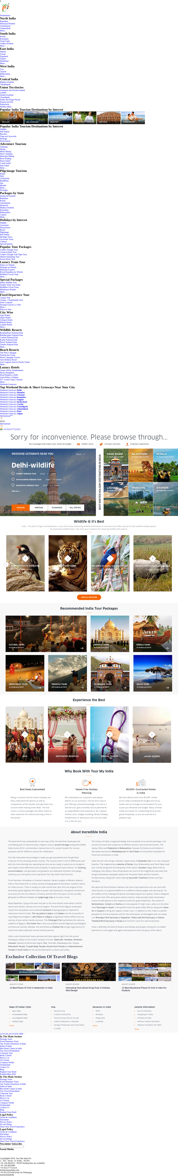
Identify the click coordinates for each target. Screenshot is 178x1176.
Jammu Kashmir (6, 95)
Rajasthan (4, 21)
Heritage (3, 139)
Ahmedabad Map (19, 1014)
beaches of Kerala (125, 864)
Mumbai (99, 1014)
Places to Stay (5, 309)
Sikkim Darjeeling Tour (9, 257)
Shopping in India (145, 1014)
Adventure (4, 225)
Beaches (3, 134)
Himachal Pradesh (7, 23)
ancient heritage (62, 844)
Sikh (2, 176)
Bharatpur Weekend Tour (37, 485)
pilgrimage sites (46, 897)
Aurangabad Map (19, 1018)
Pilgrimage (4, 232)
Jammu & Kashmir (8, 196)
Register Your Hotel (8, 1072)
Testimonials (5, 1065)
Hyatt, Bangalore (7, 373)
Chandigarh (5, 97)
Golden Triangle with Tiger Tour (13, 254)
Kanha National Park (8, 340)
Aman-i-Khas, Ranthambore (11, 370)
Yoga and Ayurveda (8, 136)
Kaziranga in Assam (105, 907)
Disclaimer (4, 1120)
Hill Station (4, 132)
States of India (6, 1046)
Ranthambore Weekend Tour (39, 479)
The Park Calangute (8, 353)
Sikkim (3, 52)
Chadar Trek (5, 298)
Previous (6, 564)
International (6, 416)
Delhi (98, 1011)
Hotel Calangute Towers (10, 357)
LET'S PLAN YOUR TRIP (11, 1034)
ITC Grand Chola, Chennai (11, 380)
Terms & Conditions (8, 1117)
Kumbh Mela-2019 (8, 1074)
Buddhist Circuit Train (9, 274)
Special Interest (6, 244)
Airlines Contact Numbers (148, 1021)
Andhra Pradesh (6, 43)
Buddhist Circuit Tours (9, 287)
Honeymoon (5, 141)
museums (47, 910)
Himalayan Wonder (8, 289)
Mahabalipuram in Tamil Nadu (125, 851)
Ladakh (3, 93)
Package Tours (6, 1039)
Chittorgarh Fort (55, 920)
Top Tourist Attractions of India (13, 1044)
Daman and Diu (6, 102)
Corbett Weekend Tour (36, 474)
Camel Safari (5, 163)
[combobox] (80, 454)
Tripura (3, 59)
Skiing (2, 149)
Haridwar (68, 939)
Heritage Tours (6, 237)
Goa (2, 69)
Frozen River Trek (7, 259)
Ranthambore (98, 904)
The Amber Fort (33, 923)
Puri (45, 943)
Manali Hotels (6, 322)
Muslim (3, 185)
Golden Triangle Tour (9, 250)
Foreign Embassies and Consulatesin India (69, 1027)
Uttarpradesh (5, 28)
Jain (1, 183)
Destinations (5, 15)
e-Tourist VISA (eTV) (62, 1014)
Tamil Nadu (5, 41)
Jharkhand (4, 61)
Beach (2, 230)
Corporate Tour (6, 1053)
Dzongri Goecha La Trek (10, 305)
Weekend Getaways (8, 384)
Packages (4, 190)
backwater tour (144, 860)
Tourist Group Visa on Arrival (66, 1018)
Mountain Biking (7, 156)
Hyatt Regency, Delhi (9, 375)
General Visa (59, 1011)
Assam (3, 54)
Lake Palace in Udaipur (42, 916)
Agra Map (16, 1011)
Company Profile (7, 1062)
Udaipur (61, 913)
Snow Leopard (6, 302)
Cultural (3, 241)
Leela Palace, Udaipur (9, 377)
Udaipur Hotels (6, 320)
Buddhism (4, 181)
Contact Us (4, 1067)
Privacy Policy (6, 1122)
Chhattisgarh (5, 84)
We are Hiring (6, 1124)
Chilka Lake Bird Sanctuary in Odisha (147, 917)
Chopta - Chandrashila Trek (11, 300)
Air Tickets (4, 1060)
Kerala (2, 36)
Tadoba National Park (9, 344)
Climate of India (144, 1018)
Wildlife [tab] (21, 508)
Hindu (2, 174)
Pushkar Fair (58, 927)
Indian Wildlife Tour (8, 282)
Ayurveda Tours (6, 239)
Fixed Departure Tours (9, 1041)
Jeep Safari (4, 165)
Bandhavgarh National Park (11, 335)
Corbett (108, 904)
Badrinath (58, 939)
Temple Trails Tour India (10, 285)
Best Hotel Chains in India (11, 1048)
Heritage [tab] (39, 508)
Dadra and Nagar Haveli (10, 100)
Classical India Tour (8, 252)
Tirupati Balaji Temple (35, 946)
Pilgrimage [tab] (57, 508)
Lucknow (99, 1021)
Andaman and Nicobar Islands (12, 90)
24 (19, 429)
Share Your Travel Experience (12, 1127)
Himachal (4, 205)
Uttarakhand (5, 26)
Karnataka (4, 39)
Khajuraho (100, 1018)
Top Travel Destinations (10, 1051)
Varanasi (12, 943)
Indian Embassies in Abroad (66, 1021)
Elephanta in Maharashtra (119, 848)
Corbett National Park (9, 337)
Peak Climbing (6, 154)
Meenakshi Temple (16, 946)
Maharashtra (5, 74)
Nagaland (4, 56)
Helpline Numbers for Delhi (149, 1025)
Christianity (5, 178)
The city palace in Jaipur (42, 913)
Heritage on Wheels (8, 267)
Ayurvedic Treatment (138, 877)
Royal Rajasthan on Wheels (11, 272)
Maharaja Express (7, 270)
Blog (2, 1069)
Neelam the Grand (7, 355)
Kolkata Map (17, 1021)
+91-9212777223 (10, 429)
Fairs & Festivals (144, 1011)
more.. (12, 1025)
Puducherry (5, 104)
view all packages (89, 597)
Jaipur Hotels (5, 318)
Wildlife (3, 129)
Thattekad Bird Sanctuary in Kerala (107, 921)
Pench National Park (8, 342)
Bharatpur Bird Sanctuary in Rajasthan (113, 917)
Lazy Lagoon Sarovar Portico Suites (15, 362)
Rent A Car (4, 1058)
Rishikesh (78, 939)
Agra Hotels (5, 315)
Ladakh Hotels (6, 325)
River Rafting (5, 158)
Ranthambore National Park (11, 333)
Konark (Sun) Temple (56, 946)
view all (15, 491)
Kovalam (142, 867)
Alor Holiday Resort (8, 360)
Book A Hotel (5, 1055)
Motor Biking (5, 151)
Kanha (119, 904)
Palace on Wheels (7, 265)
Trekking (3, 147)
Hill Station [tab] (75, 508)
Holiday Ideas (5, 107)
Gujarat (3, 71)
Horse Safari (5, 161)
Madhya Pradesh (7, 82)
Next (171, 564)
